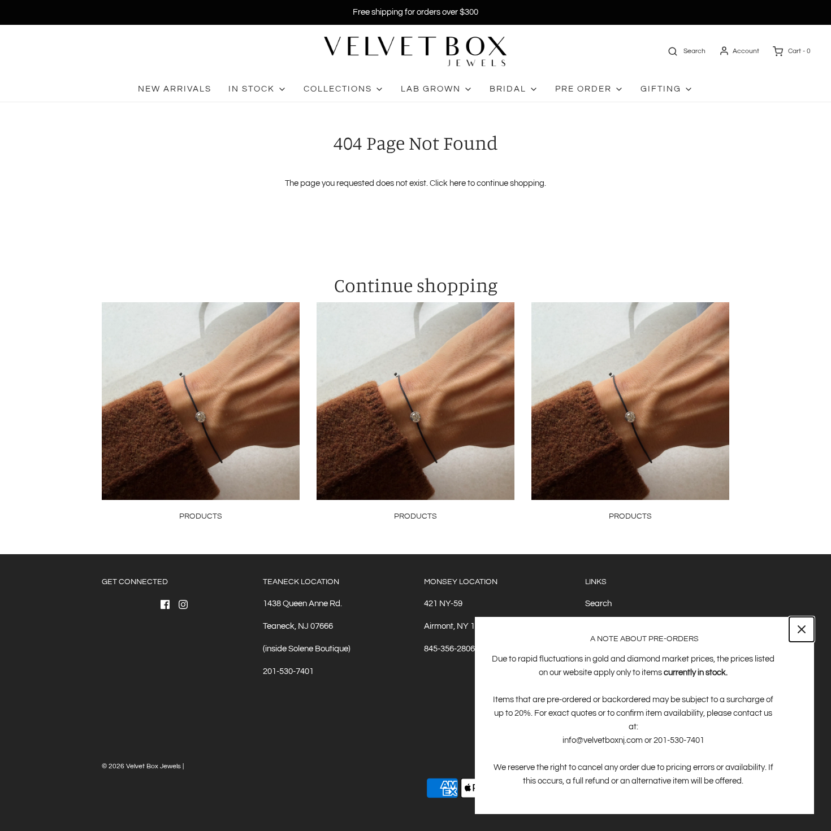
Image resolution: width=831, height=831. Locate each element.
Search (598, 603)
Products (200, 516)
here (457, 183)
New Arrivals (174, 89)
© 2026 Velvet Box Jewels (141, 766)
